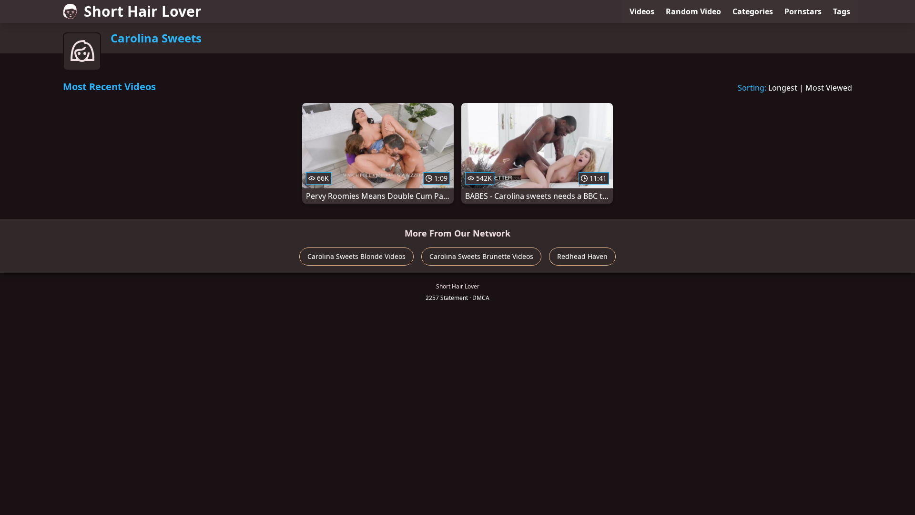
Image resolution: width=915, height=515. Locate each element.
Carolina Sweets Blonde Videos (356, 256)
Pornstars (803, 11)
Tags (841, 11)
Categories (752, 11)
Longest (782, 87)
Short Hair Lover (143, 11)
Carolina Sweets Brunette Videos (481, 256)
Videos (642, 11)
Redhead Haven (582, 256)
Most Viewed (828, 87)
